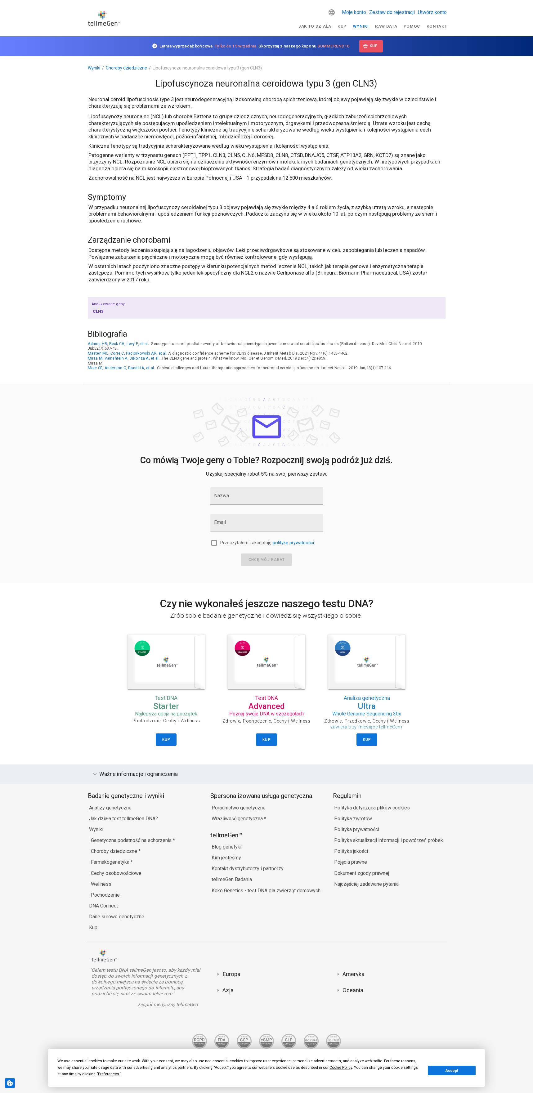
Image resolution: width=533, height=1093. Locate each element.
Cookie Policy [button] (340, 1067)
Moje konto (354, 12)
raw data (386, 26)
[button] (332, 12)
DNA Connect (103, 906)
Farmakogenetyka (111, 862)
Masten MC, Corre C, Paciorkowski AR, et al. (128, 353)
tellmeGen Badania (232, 879)
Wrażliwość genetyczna (238, 819)
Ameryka (354, 974)
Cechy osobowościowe (116, 873)
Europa (231, 974)
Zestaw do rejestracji (392, 12)
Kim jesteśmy (226, 858)
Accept (451, 1070)
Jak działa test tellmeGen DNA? (123, 819)
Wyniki (361, 26)
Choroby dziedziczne (126, 67)
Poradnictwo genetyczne (239, 808)
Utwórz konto (432, 12)
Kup (342, 26)
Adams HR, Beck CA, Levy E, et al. (118, 343)
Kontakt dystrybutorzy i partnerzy (248, 868)
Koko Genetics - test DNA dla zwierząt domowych (266, 891)
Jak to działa (314, 26)
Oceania (353, 990)
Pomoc (412, 26)
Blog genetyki (226, 847)
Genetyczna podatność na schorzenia (132, 840)
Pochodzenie (105, 895)
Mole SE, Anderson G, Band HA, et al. (121, 367)
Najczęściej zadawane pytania (366, 884)
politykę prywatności (293, 542)
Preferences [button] (108, 1074)
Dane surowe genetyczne (116, 917)
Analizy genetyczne (110, 808)
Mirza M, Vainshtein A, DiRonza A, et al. (124, 358)
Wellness (101, 884)
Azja (228, 990)
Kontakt (437, 26)
